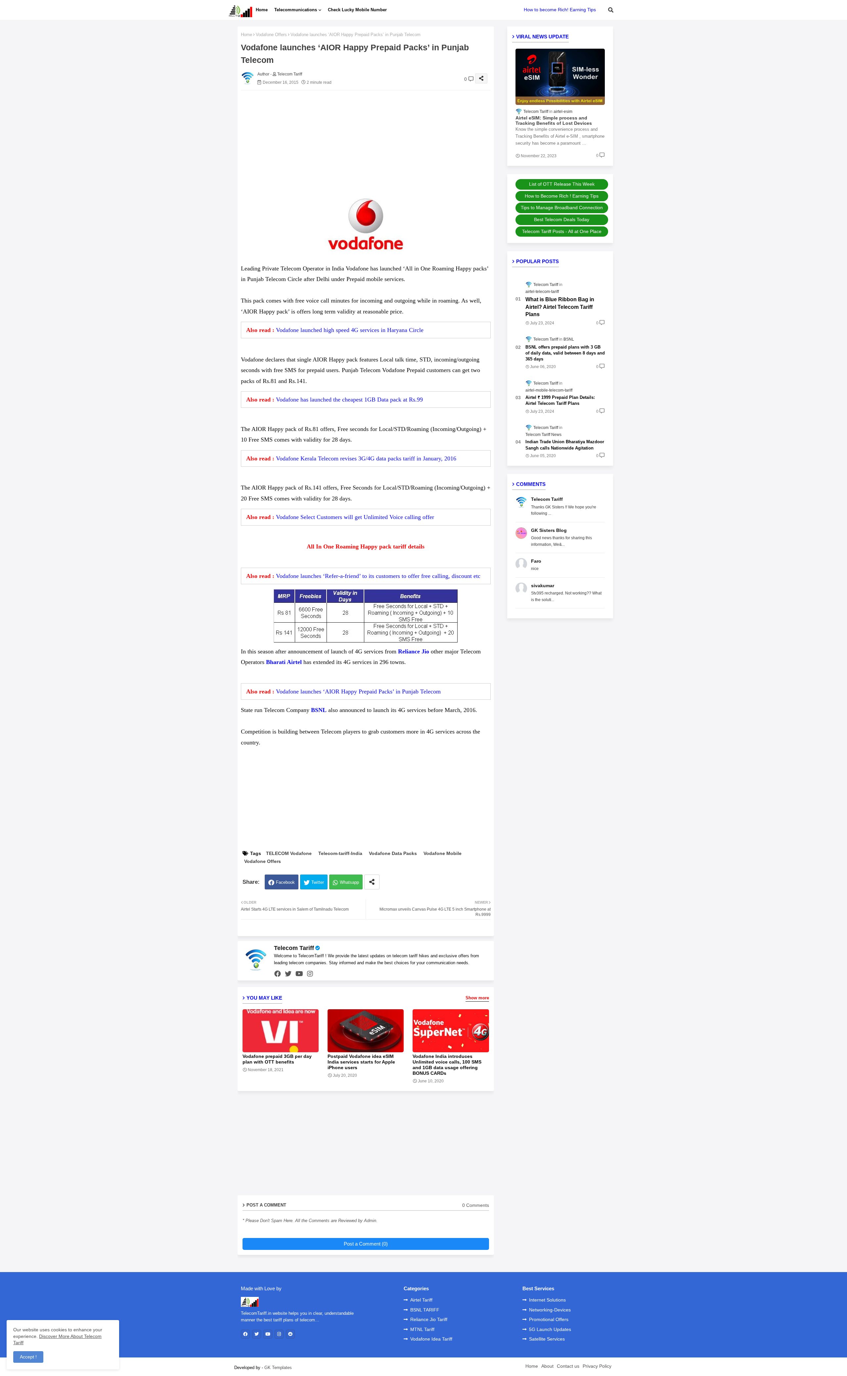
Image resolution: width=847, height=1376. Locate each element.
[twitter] (288, 974)
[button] (610, 10)
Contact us (568, 1366)
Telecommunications (295, 9)
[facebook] (277, 974)
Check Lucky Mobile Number (357, 9)
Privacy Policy (597, 1366)
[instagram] (310, 974)
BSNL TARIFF (424, 1309)
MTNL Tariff (422, 1329)
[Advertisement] (372, 141)
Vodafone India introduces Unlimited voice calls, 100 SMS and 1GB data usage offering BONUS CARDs (447, 1065)
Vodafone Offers (271, 34)
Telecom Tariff (294, 948)
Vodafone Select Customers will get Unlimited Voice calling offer (355, 517)
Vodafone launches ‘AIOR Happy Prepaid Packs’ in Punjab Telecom (358, 691)
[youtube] (299, 974)
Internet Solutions (547, 1300)
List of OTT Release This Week (562, 184)
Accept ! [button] (28, 1356)
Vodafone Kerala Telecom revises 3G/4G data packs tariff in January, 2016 (366, 458)
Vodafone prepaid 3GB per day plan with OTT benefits (277, 1059)
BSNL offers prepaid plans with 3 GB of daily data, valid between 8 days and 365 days (565, 353)
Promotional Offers (548, 1319)
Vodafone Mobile (443, 853)
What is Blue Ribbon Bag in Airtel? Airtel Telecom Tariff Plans (559, 307)
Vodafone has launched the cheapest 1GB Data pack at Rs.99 (349, 399)
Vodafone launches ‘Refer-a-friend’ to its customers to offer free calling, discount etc (378, 576)
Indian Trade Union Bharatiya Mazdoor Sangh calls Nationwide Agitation (564, 444)
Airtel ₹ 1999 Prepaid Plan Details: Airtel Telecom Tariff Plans (560, 400)
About (547, 1366)
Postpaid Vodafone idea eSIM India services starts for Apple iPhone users (361, 1062)
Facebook (285, 882)
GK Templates (278, 1367)
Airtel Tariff (421, 1300)
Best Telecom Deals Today (561, 219)
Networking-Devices (550, 1309)
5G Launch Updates (550, 1329)
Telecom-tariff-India (340, 853)
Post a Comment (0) (366, 1244)
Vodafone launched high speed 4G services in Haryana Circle (350, 330)
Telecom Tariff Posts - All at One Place (562, 231)
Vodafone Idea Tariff (431, 1339)
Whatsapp (349, 882)
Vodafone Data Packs (393, 853)
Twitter (317, 882)
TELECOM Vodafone (289, 853)
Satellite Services (547, 1339)
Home (262, 9)
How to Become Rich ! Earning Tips (562, 196)
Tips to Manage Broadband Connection (562, 207)
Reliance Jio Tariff (428, 1319)
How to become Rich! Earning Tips (560, 9)
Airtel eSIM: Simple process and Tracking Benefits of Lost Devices (553, 120)
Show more (477, 997)
